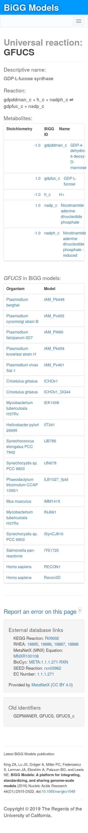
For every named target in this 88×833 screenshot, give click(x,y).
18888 (72, 644)
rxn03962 (52, 668)
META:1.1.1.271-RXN (48, 662)
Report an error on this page (41, 611)
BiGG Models (31, 7)
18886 (46, 644)
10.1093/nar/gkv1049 (58, 791)
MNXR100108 (26, 656)
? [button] (80, 610)
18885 (32, 644)
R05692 (52, 638)
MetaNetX (41, 684)
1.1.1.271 (45, 674)
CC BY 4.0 (61, 684)
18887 (59, 644)
